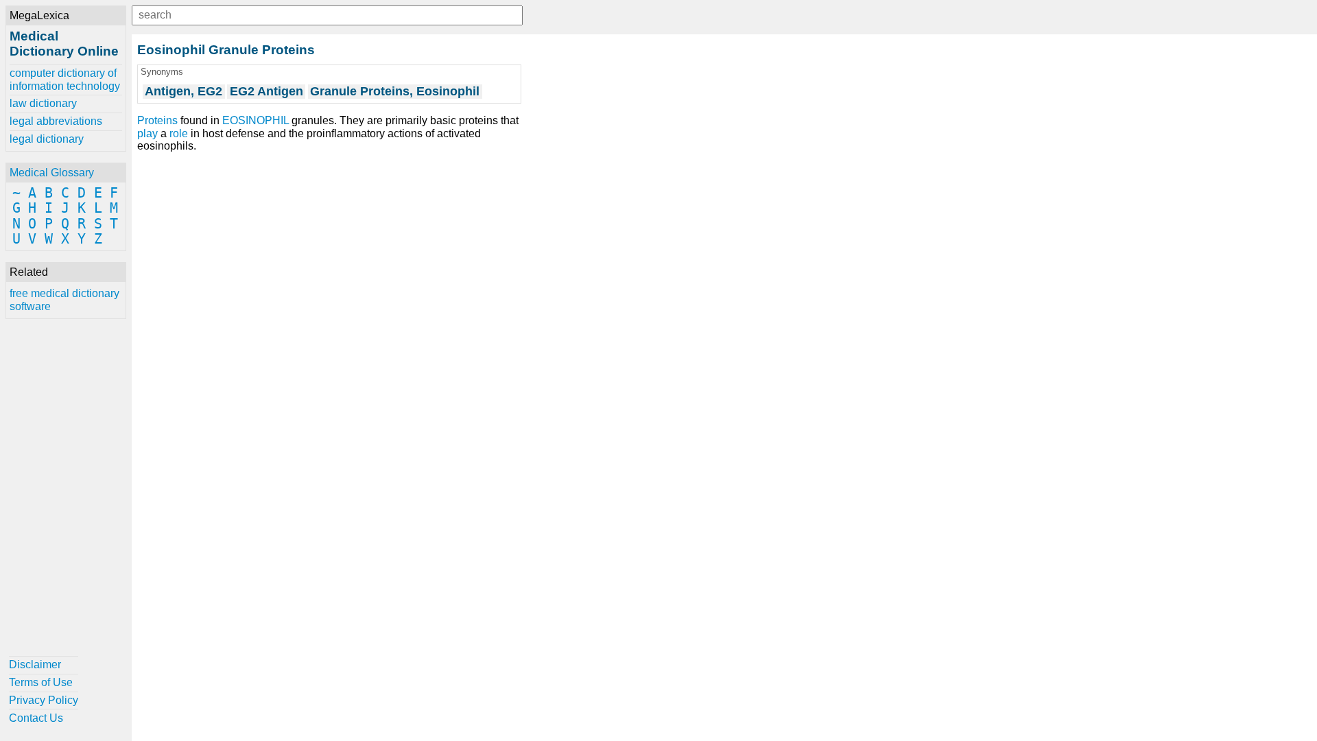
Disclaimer (35, 664)
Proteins (157, 120)
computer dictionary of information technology (65, 79)
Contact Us (36, 718)
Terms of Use (41, 682)
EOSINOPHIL (255, 120)
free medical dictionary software (64, 299)
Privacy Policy (43, 700)
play (147, 133)
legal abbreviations (56, 121)
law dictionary (43, 103)
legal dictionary (47, 139)
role (178, 133)
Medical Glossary (52, 172)
